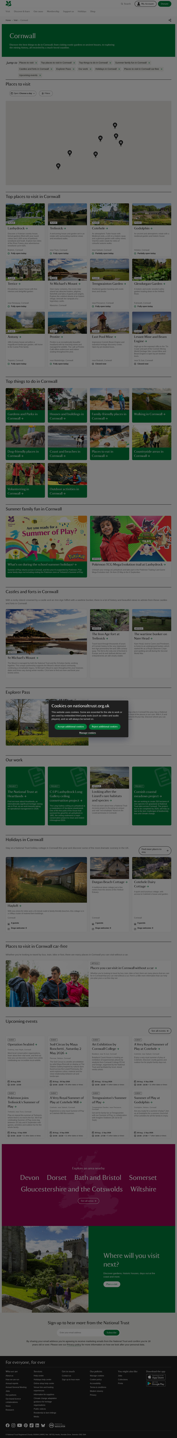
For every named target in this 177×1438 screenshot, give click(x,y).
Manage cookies (87, 733)
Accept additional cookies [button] (71, 726)
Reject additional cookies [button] (105, 726)
